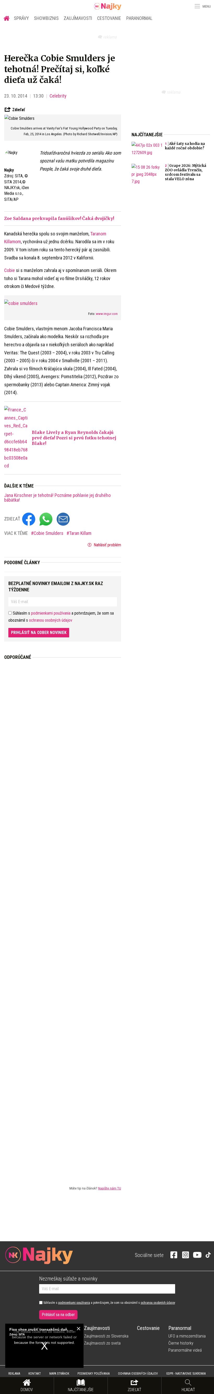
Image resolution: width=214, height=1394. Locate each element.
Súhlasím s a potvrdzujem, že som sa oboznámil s (109, 1303)
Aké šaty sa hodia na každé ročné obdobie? (185, 145)
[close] (78, 1328)
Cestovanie (109, 18)
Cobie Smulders (49, 533)
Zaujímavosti (78, 18)
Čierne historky (180, 1343)
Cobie (9, 270)
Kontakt (34, 1373)
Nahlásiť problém (107, 544)
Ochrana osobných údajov (138, 1373)
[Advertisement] (62, 919)
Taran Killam (80, 533)
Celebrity (58, 96)
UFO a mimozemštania (187, 1336)
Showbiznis (46, 18)
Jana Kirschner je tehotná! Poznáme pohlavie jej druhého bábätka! (57, 497)
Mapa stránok (59, 1373)
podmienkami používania (50, 613)
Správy (21, 18)
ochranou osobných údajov (50, 620)
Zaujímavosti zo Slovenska (106, 1336)
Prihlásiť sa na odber (58, 1314)
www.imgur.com (107, 314)
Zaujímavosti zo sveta (102, 1343)
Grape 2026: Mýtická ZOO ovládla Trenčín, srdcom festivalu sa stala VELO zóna (185, 172)
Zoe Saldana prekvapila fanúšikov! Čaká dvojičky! (59, 218)
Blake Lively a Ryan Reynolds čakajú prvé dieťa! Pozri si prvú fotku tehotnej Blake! (74, 438)
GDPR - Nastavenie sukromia (186, 1373)
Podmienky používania (94, 1373)
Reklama (14, 1373)
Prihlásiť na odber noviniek (39, 632)
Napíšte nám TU (109, 1188)
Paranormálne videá (185, 1350)
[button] (196, 6)
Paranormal (139, 18)
